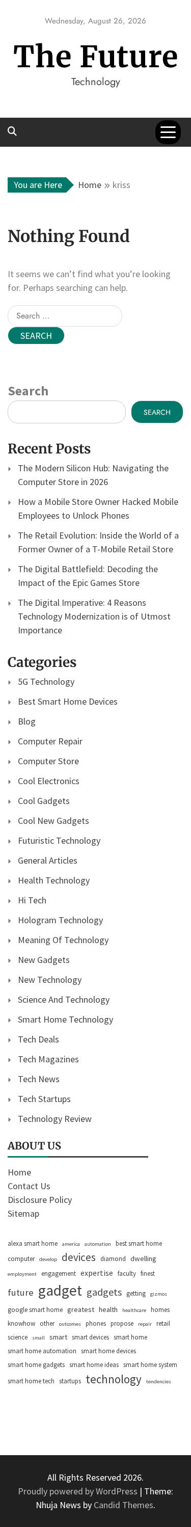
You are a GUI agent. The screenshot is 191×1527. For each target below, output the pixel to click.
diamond (113, 1258)
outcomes (70, 1324)
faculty (127, 1273)
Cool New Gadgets (53, 820)
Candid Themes (123, 1505)
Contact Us (29, 1186)
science (18, 1337)
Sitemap (23, 1213)
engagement (58, 1273)
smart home (130, 1337)
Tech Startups (44, 1099)
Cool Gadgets (44, 801)
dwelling (143, 1258)
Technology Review (55, 1118)
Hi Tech (32, 900)
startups (70, 1381)
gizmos (158, 1294)
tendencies (158, 1381)
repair (145, 1324)
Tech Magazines (48, 1059)
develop (48, 1259)
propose (122, 1323)
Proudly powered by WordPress (79, 1491)
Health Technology (54, 880)
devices (79, 1257)
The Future (95, 56)
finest (148, 1273)
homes (160, 1309)
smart (58, 1337)
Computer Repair (50, 741)
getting (136, 1293)
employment (22, 1274)
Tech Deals (38, 1039)
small (38, 1337)
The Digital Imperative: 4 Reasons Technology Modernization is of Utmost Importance (94, 616)
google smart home (35, 1309)
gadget (60, 1290)
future (21, 1292)
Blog (27, 721)
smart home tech (31, 1381)
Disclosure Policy (40, 1199)
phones (96, 1323)
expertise (96, 1273)
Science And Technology (64, 999)
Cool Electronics (48, 781)
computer (21, 1258)
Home (19, 1172)
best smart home (139, 1243)
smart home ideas (94, 1364)
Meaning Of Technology (63, 940)
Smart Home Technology (65, 1019)
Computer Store (48, 761)
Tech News (39, 1079)
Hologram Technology (60, 920)
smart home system (150, 1364)
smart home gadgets (36, 1364)
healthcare (134, 1310)
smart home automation (42, 1351)
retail (163, 1323)
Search (28, 390)
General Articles (47, 860)
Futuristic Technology (59, 840)
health (108, 1309)
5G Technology (46, 681)
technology (114, 1379)
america (71, 1244)
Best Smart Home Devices (68, 701)
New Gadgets (44, 960)
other (47, 1323)
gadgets (104, 1291)
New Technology (49, 979)
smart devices (90, 1337)
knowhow (21, 1323)
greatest (80, 1309)
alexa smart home (33, 1243)
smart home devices (108, 1351)
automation (98, 1244)
